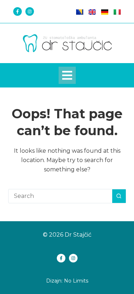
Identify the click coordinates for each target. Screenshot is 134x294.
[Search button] (119, 196)
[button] (67, 75)
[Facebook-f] (17, 11)
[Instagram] (29, 11)
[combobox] (60, 196)
